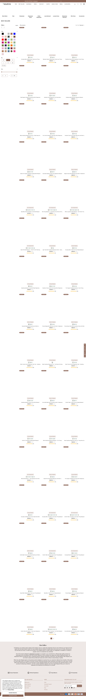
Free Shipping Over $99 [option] (43, 1)
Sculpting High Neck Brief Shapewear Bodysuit (74, 97)
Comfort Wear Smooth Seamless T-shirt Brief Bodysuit (52, 631)
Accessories (67, 4)
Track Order (26, 687)
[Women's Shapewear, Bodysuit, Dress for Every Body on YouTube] (71, 687)
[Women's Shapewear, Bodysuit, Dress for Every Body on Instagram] (65, 687)
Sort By (79, 25)
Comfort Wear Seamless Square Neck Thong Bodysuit (52, 554)
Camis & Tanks (55, 4)
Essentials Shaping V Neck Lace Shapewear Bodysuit (52, 173)
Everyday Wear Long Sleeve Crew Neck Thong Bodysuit (52, 516)
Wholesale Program (48, 684)
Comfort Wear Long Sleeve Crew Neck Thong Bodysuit (74, 516)
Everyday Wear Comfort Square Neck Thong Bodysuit (74, 554)
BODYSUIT (41, 4)
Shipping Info (26, 682)
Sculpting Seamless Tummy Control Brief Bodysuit (30, 402)
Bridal (61, 4)
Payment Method (27, 684)
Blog (45, 687)
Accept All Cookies (13, 695)
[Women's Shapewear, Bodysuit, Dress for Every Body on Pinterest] (69, 687)
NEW (16, 4)
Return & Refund (27, 685)
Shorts (48, 4)
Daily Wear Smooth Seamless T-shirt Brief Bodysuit (30, 211)
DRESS (35, 4)
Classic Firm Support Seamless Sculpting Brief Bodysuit (30, 173)
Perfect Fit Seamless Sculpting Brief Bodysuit (30, 440)
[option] (12, 12)
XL (8, 62)
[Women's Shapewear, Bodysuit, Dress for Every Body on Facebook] (67, 687)
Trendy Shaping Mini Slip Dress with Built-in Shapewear (52, 326)
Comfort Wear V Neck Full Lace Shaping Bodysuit (74, 402)
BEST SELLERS (21, 4)
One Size (3, 65)
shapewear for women (34, 653)
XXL (12, 62)
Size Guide (46, 685)
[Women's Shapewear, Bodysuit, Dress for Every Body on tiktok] (74, 687)
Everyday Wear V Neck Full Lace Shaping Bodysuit (74, 249)
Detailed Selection (13, 692)
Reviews (45, 689)
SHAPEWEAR (28, 4)
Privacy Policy (11, 689)
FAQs (45, 682)
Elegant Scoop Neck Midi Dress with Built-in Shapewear (74, 173)
